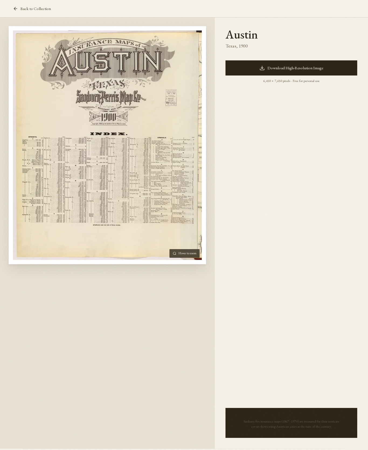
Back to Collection (35, 8)
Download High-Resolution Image (295, 68)
